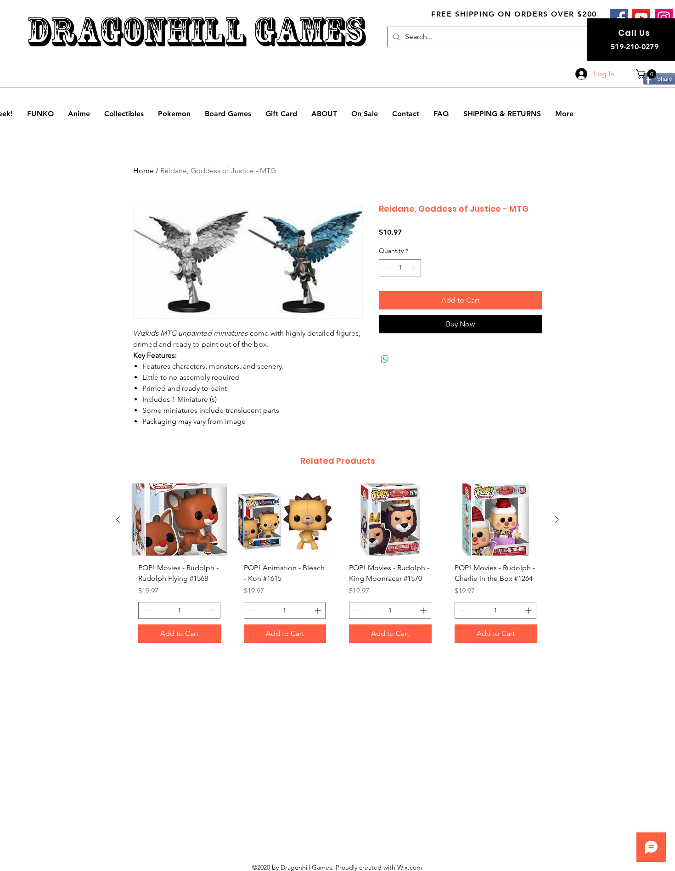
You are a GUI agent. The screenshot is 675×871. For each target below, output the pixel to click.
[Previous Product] (118, 519)
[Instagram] (664, 18)
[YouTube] (641, 18)
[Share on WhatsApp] (384, 359)
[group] (337, 566)
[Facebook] (619, 18)
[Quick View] (179, 519)
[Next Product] (556, 519)
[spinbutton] (400, 268)
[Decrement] (386, 268)
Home (143, 170)
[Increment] (414, 268)
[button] (647, 74)
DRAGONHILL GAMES (196, 31)
